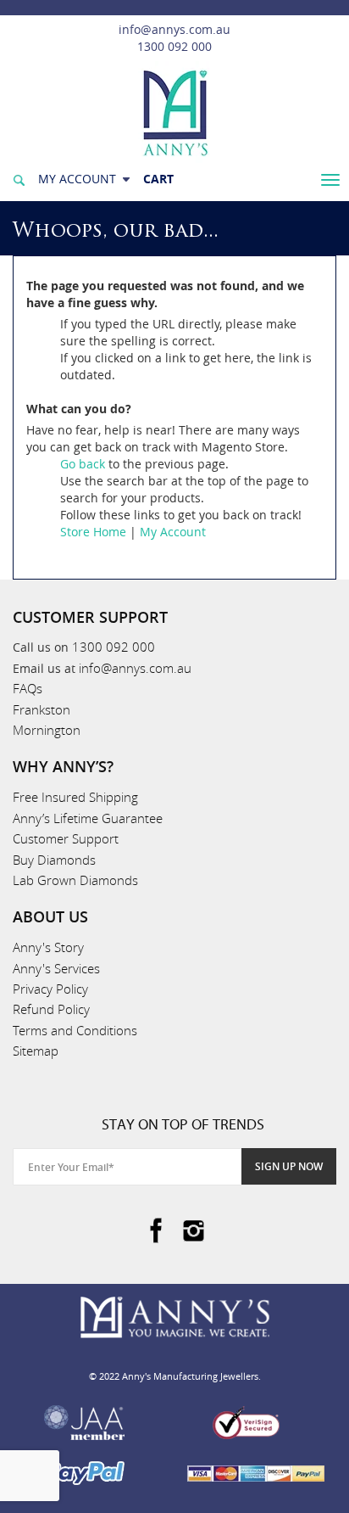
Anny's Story (48, 947)
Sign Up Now (289, 1166)
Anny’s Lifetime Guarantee (88, 818)
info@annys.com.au (174, 29)
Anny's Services (56, 968)
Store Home (93, 532)
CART (158, 179)
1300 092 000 (174, 46)
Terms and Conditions (75, 1030)
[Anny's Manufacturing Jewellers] (174, 112)
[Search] (19, 179)
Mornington (46, 729)
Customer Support (66, 838)
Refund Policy (51, 1008)
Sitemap (35, 1050)
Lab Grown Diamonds (75, 879)
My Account (173, 532)
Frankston (41, 709)
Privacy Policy (50, 988)
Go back (82, 464)
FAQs (27, 688)
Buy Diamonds (54, 859)
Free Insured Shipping (75, 796)
